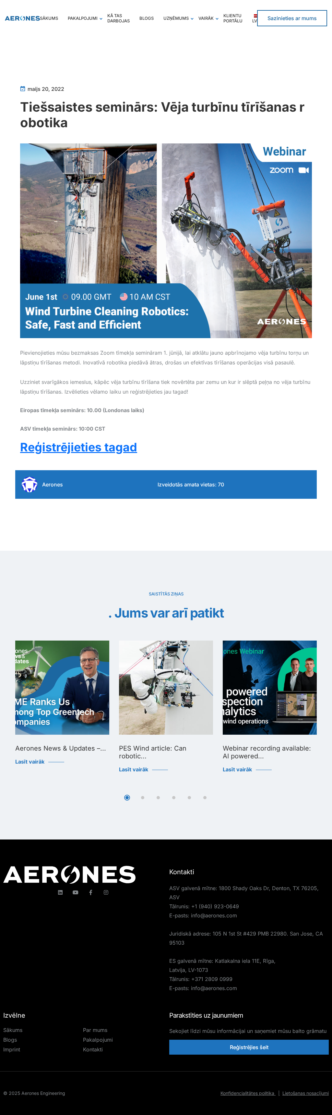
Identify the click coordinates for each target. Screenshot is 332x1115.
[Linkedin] (60, 892)
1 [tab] (127, 797)
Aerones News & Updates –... (60, 748)
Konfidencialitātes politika (250, 1093)
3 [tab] (158, 797)
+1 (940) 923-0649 (215, 906)
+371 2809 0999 (211, 979)
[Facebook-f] (91, 892)
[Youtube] (75, 892)
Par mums (95, 1030)
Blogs (10, 1039)
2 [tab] (142, 797)
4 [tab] (173, 797)
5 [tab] (189, 797)
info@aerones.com (214, 915)
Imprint (11, 1049)
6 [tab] (205, 797)
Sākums (12, 1030)
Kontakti (93, 1049)
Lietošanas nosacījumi (305, 1093)
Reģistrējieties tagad (78, 447)
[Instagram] (106, 892)
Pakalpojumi (98, 1039)
